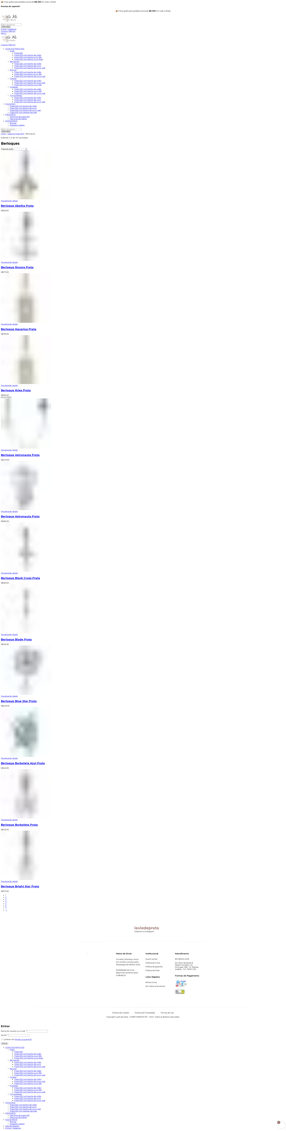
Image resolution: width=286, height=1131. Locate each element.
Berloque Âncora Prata (17, 267)
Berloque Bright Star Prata (20, 886)
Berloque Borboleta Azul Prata (23, 763)
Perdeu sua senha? (23, 1039)
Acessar (4, 1043)
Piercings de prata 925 (20, 117)
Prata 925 (18, 53)
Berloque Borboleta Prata (19, 824)
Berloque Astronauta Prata (20, 455)
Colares (13, 78)
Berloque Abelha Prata (17, 205)
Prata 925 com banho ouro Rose (28, 59)
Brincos (13, 70)
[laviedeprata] (130, 924)
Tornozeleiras (16, 95)
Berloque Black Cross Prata (20, 578)
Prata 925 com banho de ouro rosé (29, 68)
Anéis (12, 51)
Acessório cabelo (17, 125)
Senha (4, 1035)
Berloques (14, 62)
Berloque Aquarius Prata (18, 329)
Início (3, 134)
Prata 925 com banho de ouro (27, 66)
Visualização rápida (9, 201)
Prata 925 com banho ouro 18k (28, 57)
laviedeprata (146, 928)
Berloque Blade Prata (16, 639)
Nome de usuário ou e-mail (14, 1031)
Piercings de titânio (18, 119)
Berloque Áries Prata (16, 390)
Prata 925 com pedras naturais (23, 112)
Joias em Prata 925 (15, 134)
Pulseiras (14, 87)
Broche (13, 123)
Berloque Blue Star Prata (19, 701)
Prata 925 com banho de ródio (27, 55)
